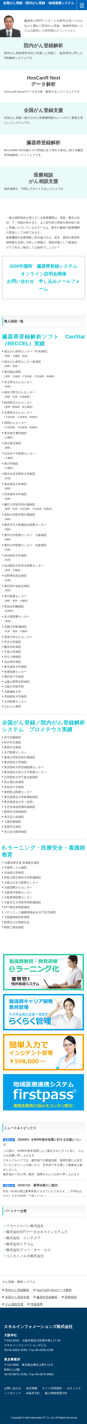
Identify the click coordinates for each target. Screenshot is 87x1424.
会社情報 (31, 1388)
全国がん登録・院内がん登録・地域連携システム (38, 3)
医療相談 (71, 1297)
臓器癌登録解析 (47, 1297)
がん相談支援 (14, 1305)
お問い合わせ (12, 1388)
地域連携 (37, 1304)
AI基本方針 (33, 1393)
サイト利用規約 (52, 1388)
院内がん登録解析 (17, 1290)
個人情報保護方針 (56, 1393)
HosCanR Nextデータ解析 (54, 1290)
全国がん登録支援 (17, 1297)
